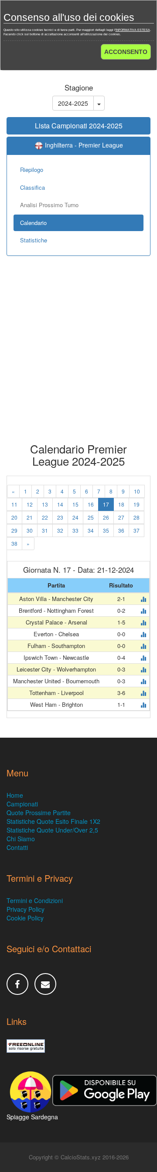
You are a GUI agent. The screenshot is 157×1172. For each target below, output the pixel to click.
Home (15, 795)
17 (106, 504)
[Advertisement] (78, 355)
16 (91, 504)
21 (30, 517)
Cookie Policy (25, 917)
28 (136, 517)
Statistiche (33, 240)
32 (60, 530)
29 (14, 530)
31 (45, 530)
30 (30, 530)
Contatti (17, 847)
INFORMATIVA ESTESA (133, 29)
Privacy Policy (25, 909)
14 (60, 504)
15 (75, 504)
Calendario (33, 222)
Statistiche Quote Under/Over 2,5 (52, 830)
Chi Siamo (21, 838)
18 (121, 504)
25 (91, 517)
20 (14, 517)
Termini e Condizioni (35, 900)
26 (106, 517)
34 (91, 530)
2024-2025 (73, 103)
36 (121, 530)
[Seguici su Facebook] (17, 984)
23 (60, 517)
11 (14, 504)
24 (75, 517)
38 (14, 543)
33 (75, 530)
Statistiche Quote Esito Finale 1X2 (53, 821)
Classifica (32, 187)
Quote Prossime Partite (39, 812)
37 (136, 530)
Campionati (22, 803)
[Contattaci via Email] (45, 984)
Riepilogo (31, 169)
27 (121, 517)
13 (45, 504)
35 (106, 530)
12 (30, 504)
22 (45, 517)
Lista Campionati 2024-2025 (79, 126)
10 (137, 491)
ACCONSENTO (125, 51)
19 (136, 504)
